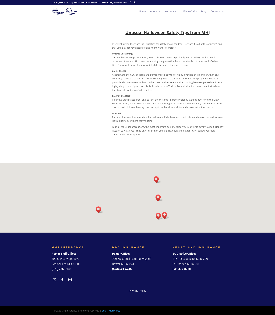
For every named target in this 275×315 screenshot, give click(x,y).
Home (142, 11)
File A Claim (190, 11)
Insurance (170, 11)
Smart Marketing (111, 310)
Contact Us (217, 11)
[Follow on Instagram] (70, 279)
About (153, 11)
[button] (159, 216)
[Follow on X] (55, 279)
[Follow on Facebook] (62, 279)
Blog (204, 11)
